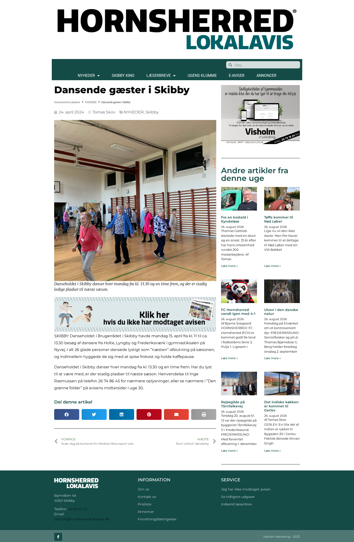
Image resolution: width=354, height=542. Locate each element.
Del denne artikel (73, 402)
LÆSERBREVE (158, 75)
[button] (66, 414)
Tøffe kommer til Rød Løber (278, 219)
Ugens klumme (202, 75)
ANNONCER (266, 75)
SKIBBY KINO (123, 75)
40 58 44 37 (77, 509)
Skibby (152, 112)
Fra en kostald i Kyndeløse (234, 219)
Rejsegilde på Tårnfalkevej (233, 404)
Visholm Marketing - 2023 (281, 536)
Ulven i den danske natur (281, 312)
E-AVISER (236, 75)
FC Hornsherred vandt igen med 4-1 (238, 312)
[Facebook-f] (58, 537)
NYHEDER (86, 75)
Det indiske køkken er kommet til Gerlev (281, 406)
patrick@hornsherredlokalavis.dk (81, 519)
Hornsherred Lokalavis (67, 102)
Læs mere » (229, 266)
